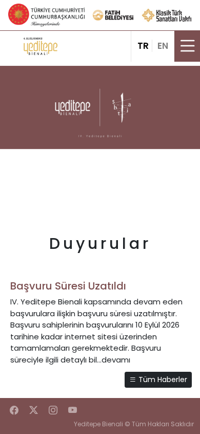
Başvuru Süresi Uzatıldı (68, 286)
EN (162, 46)
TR (143, 46)
